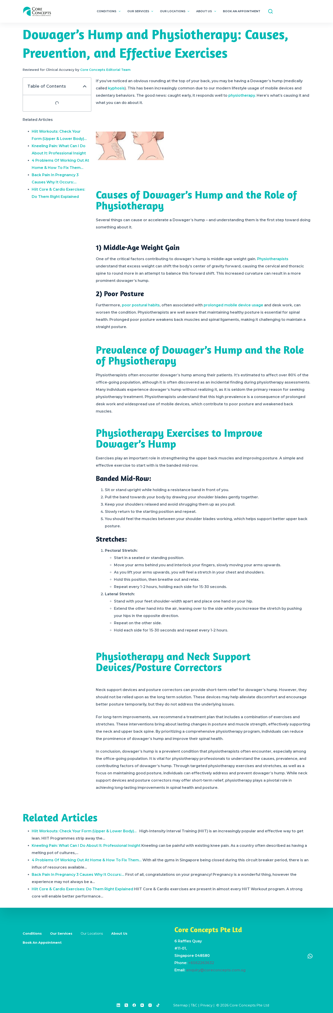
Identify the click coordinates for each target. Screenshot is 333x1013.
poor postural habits (141, 305)
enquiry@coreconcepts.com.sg (216, 970)
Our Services (138, 11)
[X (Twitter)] (126, 1005)
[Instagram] (150, 1005)
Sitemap (180, 1005)
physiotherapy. (242, 95)
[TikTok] (158, 1005)
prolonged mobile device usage (233, 305)
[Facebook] (134, 1005)
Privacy (206, 1005)
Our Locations (172, 11)
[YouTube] (142, 1005)
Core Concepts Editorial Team (105, 70)
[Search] (270, 11)
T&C (194, 1005)
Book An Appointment (241, 11)
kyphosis (116, 88)
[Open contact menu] (310, 956)
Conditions (106, 11)
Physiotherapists (272, 259)
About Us (204, 11)
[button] (85, 86)
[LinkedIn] (118, 1005)
